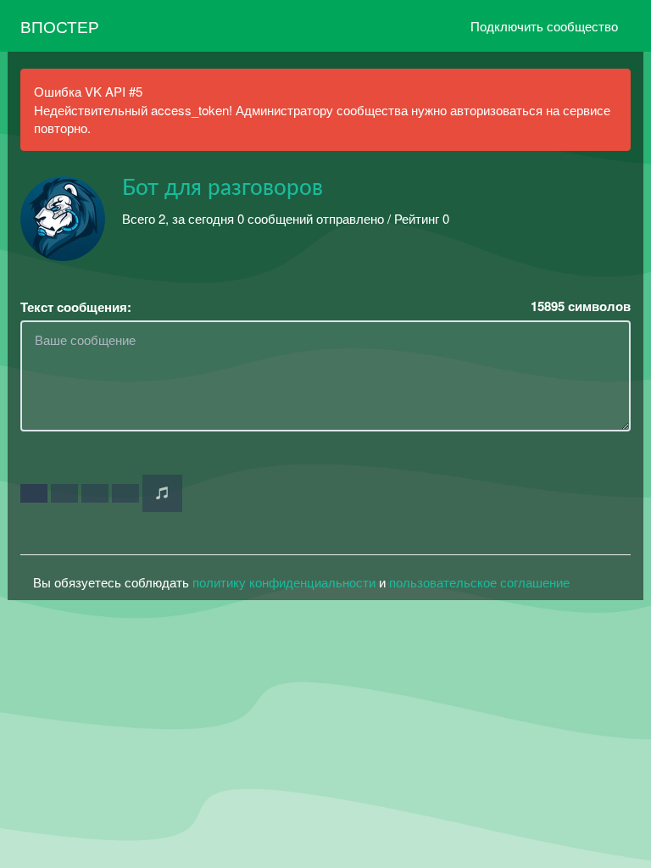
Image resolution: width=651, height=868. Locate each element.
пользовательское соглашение (479, 582)
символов (581, 306)
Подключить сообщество (544, 26)
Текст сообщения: (75, 307)
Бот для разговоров (222, 188)
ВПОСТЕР (59, 25)
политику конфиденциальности (284, 582)
